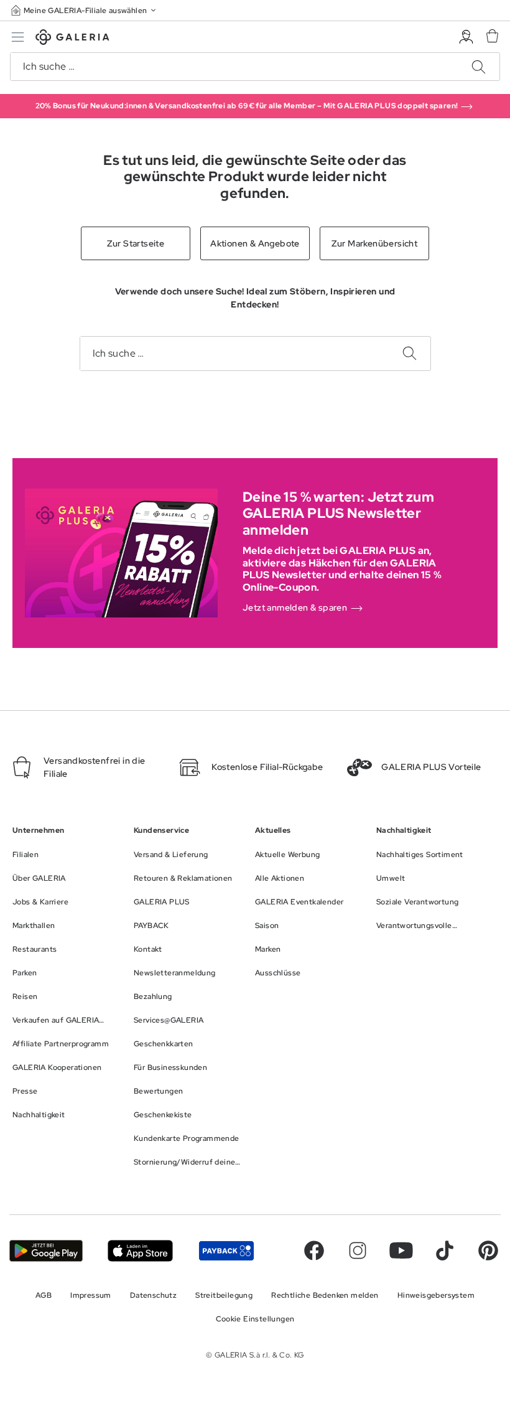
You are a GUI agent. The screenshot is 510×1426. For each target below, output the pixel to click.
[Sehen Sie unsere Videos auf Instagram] (357, 1250)
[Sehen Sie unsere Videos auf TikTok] (444, 1250)
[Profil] (466, 37)
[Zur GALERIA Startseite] (72, 39)
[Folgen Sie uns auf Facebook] (314, 1250)
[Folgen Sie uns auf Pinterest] (488, 1250)
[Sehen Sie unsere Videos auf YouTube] (401, 1250)
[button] (84, 10)
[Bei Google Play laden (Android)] (46, 1251)
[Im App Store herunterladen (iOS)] (140, 1251)
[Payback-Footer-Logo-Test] (226, 1251)
